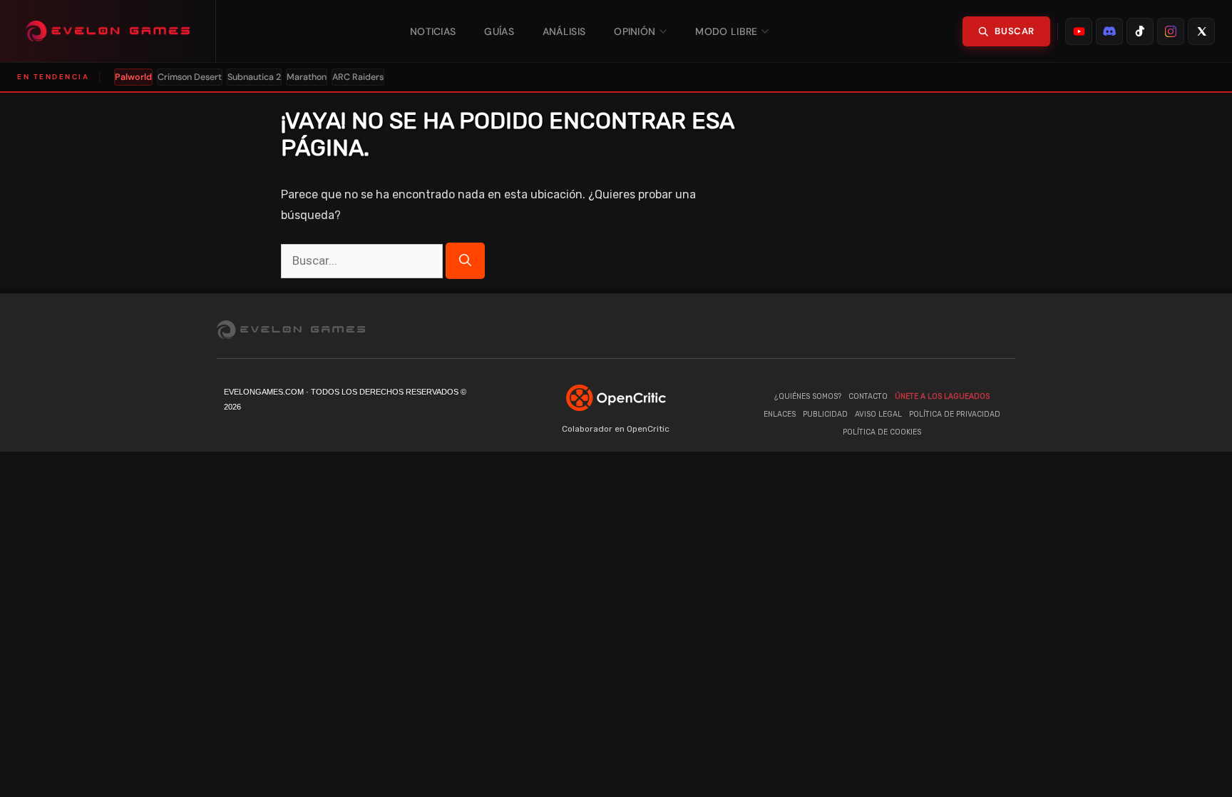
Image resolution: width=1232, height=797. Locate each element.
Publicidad (825, 414)
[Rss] (1004, 329)
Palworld (133, 77)
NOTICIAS (433, 31)
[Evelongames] (108, 31)
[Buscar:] (363, 261)
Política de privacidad (954, 414)
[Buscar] (465, 261)
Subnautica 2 (254, 77)
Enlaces (780, 414)
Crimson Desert (190, 77)
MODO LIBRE (726, 31)
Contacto (868, 396)
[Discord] (919, 329)
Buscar (1015, 31)
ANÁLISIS (564, 31)
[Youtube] (862, 329)
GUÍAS (499, 31)
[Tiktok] (890, 329)
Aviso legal (878, 414)
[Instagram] (976, 329)
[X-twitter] (947, 329)
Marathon (307, 77)
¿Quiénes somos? (807, 396)
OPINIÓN (634, 31)
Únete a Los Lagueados (942, 396)
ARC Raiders (358, 77)
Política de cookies (882, 432)
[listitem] (1078, 31)
